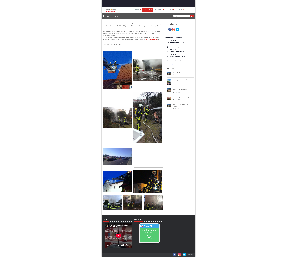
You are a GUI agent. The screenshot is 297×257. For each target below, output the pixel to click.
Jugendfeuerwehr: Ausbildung (178, 42)
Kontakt (189, 9)
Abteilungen (147, 9)
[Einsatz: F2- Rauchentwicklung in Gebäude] (169, 105)
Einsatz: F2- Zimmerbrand (179, 73)
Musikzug (179, 9)
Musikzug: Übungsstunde (177, 51)
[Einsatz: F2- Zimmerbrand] (169, 73)
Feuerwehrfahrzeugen (151, 39)
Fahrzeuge (170, 9)
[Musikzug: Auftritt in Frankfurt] (169, 82)
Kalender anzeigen (169, 64)
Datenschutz (191, 254)
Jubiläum (136, 9)
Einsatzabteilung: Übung (176, 60)
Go (192, 16)
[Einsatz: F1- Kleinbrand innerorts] (169, 98)
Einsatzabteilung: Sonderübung (178, 47)
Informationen (158, 9)
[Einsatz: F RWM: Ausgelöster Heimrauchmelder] (169, 90)
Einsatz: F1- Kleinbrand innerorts (181, 98)
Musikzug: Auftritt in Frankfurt (180, 80)
